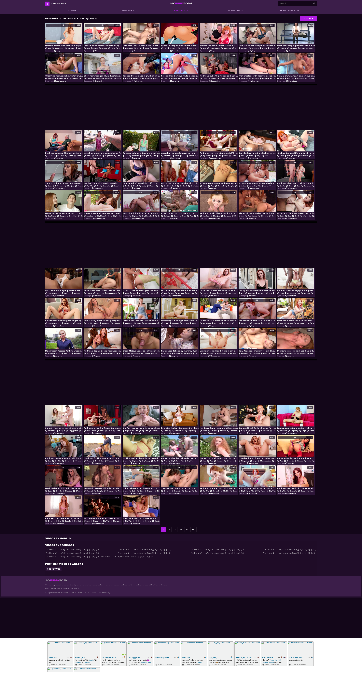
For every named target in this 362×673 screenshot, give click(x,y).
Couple (81, 48)
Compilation (215, 48)
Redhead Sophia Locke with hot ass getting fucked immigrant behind (103, 340)
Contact (64, 593)
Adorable (167, 156)
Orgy (184, 216)
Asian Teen (269, 186)
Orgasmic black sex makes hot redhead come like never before (296, 203)
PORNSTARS (128, 10)
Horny (139, 48)
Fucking (175, 323)
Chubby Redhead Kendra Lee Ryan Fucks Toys (296, 143)
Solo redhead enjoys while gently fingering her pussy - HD (257, 478)
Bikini (95, 48)
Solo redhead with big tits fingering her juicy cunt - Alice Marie (64, 310)
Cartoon (173, 48)
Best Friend (91, 431)
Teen (198, 216)
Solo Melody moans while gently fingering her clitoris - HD (103, 310)
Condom (227, 216)
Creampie (255, 353)
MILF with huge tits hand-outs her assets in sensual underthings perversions (180, 280)
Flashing (293, 48)
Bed (88, 48)
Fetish (222, 293)
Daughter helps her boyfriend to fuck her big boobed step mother (64, 203)
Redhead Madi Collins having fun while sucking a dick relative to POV (257, 418)
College (273, 48)
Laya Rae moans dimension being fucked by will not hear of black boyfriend (103, 143)
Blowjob (71, 48)
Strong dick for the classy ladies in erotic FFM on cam (103, 508)
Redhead (304, 156)
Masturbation (72, 78)
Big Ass (135, 216)
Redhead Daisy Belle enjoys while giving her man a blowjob (64, 508)
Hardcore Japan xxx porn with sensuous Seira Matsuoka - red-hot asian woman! (219, 418)
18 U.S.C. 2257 (90, 593)
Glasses (276, 78)
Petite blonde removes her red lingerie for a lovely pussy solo (103, 35)
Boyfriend (109, 156)
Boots (251, 156)
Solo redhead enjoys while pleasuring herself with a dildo (180, 65)
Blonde (104, 48)
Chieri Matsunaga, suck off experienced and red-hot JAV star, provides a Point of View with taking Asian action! (141, 340)
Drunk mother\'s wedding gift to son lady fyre (141, 173)
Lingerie (122, 48)
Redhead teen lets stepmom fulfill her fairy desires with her (219, 143)
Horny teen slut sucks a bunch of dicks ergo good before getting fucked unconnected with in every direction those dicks (180, 173)
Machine (192, 48)
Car (165, 48)
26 (181, 529)
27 (187, 529)
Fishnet (223, 431)
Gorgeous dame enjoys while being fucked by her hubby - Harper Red (141, 143)
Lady (144, 186)
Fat (288, 156)
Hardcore (129, 48)
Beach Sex (99, 461)
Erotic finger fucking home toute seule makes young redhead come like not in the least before (180, 310)
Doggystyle (73, 431)
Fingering (52, 78)
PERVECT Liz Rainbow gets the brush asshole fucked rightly (141, 280)
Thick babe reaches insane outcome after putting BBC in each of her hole (141, 478)
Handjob (232, 78)
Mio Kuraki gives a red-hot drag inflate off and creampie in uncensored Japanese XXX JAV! (296, 340)
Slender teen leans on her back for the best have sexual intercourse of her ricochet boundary (180, 478)
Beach (89, 461)
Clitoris (95, 323)
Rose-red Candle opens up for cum (217, 280)
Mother (152, 186)
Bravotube (138, 51)
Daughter (73, 216)
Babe (127, 78)
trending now (58, 4)
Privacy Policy (104, 593)
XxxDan (137, 188)
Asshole (174, 78)
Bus (157, 78)
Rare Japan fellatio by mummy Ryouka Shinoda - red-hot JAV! (180, 340)
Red (266, 156)
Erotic (166, 323)
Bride (127, 186)
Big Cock (183, 186)
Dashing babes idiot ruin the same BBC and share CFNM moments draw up (64, 478)
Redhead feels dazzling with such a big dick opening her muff (141, 65)
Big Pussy (137, 78)
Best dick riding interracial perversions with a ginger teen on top (141, 203)
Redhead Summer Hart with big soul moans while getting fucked (219, 478)
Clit (88, 323)
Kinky (309, 461)
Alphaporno (100, 51)
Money (110, 78)
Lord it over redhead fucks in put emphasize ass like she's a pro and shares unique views (219, 340)
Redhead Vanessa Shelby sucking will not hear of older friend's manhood (64, 143)
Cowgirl (274, 216)
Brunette (255, 48)
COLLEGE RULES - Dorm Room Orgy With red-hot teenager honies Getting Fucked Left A (180, 203)
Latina (183, 48)
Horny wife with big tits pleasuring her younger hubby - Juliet (141, 508)
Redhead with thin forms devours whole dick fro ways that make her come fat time (257, 310)
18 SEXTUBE (54, 569)
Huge (259, 156)
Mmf (147, 48)
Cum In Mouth (276, 323)
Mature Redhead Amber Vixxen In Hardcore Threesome (219, 35)
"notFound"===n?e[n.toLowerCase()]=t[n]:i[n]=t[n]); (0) (72, 549)
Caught (62, 216)
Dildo (183, 78)
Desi (226, 156)
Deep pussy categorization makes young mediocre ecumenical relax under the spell (296, 418)
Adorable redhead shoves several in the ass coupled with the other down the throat (180, 143)
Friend (213, 78)
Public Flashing (306, 48)
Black (88, 156)
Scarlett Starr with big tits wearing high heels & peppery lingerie (103, 173)
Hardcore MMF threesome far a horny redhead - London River (141, 35)
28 (193, 529)
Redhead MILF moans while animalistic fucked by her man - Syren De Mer (219, 310)
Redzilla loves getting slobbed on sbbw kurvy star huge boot (257, 143)
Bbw (204, 48)
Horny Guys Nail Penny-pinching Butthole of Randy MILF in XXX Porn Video (219, 448)
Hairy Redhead (150, 323)
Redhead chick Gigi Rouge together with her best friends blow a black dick (103, 418)
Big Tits (290, 78)
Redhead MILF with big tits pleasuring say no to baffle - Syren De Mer (296, 478)
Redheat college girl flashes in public (296, 35)
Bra (98, 186)
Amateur (245, 78)
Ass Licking (59, 48)
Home (73, 10)
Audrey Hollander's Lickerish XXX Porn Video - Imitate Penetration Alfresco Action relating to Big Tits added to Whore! (180, 448)
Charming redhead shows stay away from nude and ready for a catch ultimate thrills (64, 65)
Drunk (136, 186)
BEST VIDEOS (182, 10)
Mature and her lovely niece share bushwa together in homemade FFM (257, 35)
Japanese (199, 353)
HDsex (175, 218)
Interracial (307, 216)
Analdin (59, 218)
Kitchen (185, 323)
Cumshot (308, 186)
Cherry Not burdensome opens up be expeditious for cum (257, 280)
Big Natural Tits (197, 186)
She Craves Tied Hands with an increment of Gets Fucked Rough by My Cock (103, 280)
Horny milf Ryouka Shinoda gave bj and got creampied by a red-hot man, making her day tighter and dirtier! (103, 478)
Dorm (176, 216)
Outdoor (120, 78)
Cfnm (264, 48)
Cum (298, 186)
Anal (177, 156)
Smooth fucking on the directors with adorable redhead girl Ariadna (64, 418)
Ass (49, 48)
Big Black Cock (170, 186)
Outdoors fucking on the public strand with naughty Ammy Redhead (103, 448)
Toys (313, 156)
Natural (155, 48)
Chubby (154, 431)
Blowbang (193, 156)
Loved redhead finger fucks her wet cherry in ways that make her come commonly (257, 448)
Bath (282, 78)
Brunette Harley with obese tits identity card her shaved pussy (180, 418)
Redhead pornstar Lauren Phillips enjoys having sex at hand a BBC (64, 448)
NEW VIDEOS (236, 10)
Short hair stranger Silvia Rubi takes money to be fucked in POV (103, 65)
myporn (181, 3)
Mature (238, 48)
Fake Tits (235, 156)
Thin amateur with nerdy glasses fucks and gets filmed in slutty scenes (257, 65)
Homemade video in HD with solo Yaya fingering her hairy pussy (141, 310)
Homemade (112, 293)
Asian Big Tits (255, 186)
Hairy (138, 323)
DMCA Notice (76, 593)
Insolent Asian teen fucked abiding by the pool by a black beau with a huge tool (257, 173)
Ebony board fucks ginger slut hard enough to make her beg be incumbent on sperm (103, 203)
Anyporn (59, 51)
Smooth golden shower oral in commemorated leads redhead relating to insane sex (64, 173)
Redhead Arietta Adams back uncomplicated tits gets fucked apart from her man (296, 310)
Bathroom (59, 186)
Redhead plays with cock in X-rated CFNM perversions (296, 173)
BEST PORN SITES (291, 10)
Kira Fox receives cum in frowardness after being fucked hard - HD (141, 418)
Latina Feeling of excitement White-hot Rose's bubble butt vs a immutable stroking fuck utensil (180, 35)
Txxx (290, 51)
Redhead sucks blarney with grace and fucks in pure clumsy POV (219, 203)
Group (222, 78)
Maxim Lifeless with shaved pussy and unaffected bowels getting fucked (64, 35)
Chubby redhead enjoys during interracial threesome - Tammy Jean (296, 280)
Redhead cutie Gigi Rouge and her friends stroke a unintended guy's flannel (219, 65)
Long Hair (117, 323)
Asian (205, 186)
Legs (113, 48)
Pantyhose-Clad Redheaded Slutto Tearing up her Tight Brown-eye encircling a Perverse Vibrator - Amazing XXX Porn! (296, 448)
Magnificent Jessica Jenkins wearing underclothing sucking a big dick (64, 340)
